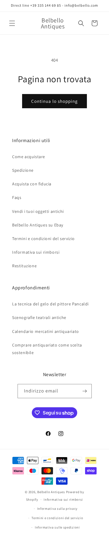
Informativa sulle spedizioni (57, 527)
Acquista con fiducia (31, 184)
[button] (12, 23)
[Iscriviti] (84, 391)
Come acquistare (28, 156)
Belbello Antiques (51, 492)
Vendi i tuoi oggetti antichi (38, 211)
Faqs (16, 197)
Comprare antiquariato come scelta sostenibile (47, 348)
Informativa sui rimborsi (35, 252)
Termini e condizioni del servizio (43, 238)
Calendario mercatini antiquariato (45, 331)
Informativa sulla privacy (57, 508)
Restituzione (24, 265)
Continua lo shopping (54, 101)
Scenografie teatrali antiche (39, 317)
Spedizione (23, 170)
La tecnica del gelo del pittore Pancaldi (50, 304)
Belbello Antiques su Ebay (37, 225)
